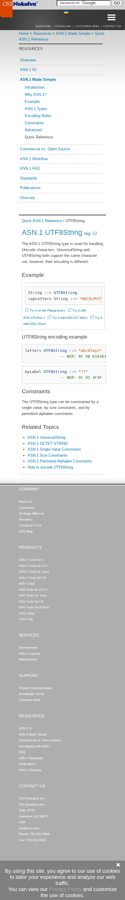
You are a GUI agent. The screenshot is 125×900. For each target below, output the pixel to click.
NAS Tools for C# (31, 601)
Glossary (27, 197)
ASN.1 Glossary (30, 770)
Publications (30, 188)
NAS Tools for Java (32, 595)
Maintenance (28, 659)
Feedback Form (30, 525)
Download (63, 26)
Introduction (34, 87)
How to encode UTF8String (50, 467)
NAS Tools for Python (34, 607)
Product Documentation (35, 688)
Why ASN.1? (35, 94)
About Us (25, 501)
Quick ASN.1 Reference (42, 221)
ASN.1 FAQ (30, 168)
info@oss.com (29, 828)
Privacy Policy (65, 889)
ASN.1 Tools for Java (34, 571)
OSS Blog (26, 531)
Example (32, 101)
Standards (28, 178)
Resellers (25, 519)
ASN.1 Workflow (34, 159)
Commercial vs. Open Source (45, 149)
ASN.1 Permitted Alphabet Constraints (60, 461)
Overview (28, 60)
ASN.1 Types (36, 109)
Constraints (34, 123)
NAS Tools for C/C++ (33, 589)
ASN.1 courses (29, 653)
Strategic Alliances (31, 513)
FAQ (22, 752)
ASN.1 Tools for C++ (33, 566)
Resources (42, 33)
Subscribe (43, 26)
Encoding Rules (38, 116)
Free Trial (26, 619)
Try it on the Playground (46, 310)
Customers (27, 507)
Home (24, 33)
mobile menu (118, 17)
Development (28, 647)
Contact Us (112, 26)
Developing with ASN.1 (35, 746)
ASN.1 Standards (31, 758)
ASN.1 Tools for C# (32, 577)
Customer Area (87, 26)
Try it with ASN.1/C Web (69, 317)
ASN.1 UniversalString (46, 437)
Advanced (33, 130)
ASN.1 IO (28, 69)
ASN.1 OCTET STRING (48, 443)
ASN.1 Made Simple (73, 33)
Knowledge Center (32, 694)
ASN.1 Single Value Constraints (54, 449)
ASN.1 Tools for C (31, 559)
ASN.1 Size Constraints (48, 455)
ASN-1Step (27, 583)
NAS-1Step (27, 613)
